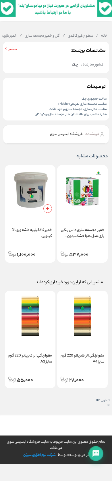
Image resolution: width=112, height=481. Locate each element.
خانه (101, 36)
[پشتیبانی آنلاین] (95, 453)
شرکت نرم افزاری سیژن (39, 455)
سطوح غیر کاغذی (78, 36)
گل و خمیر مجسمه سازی (40, 36)
